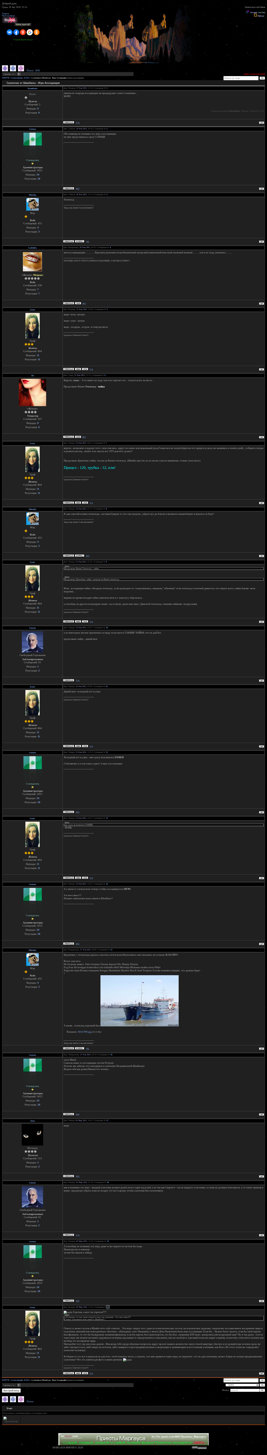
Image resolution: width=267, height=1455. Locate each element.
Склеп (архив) (16, 78)
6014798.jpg (85, 1031)
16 (111, 1055)
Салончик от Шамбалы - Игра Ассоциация (48, 78)
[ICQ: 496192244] (85, 369)
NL (88, 241)
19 (108, 1241)
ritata (32, 1121)
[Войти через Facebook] (16, 32)
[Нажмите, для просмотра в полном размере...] (139, 1025)
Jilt (32, 375)
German (32, 129)
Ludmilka (32, 248)
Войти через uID (23, 25)
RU (78, 188)
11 (107, 686)
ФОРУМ (5, 78)
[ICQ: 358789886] (78, 303)
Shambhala (32, 88)
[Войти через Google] (30, 32)
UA (78, 122)
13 (107, 818)
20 (108, 1307)
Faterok (32, 628)
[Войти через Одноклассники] (36, 32)
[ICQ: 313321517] (78, 437)
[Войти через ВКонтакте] (10, 32)
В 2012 (27, 78)
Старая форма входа (23, 39)
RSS (37, 70)
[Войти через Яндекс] (23, 32)
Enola (32, 310)
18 (108, 1182)
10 (107, 628)
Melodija (32, 195)
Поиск (30, 70)
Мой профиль (8, 16)
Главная (5, 14)
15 (111, 950)
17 (107, 1120)
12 (107, 752)
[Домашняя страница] (78, 369)
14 (107, 884)
